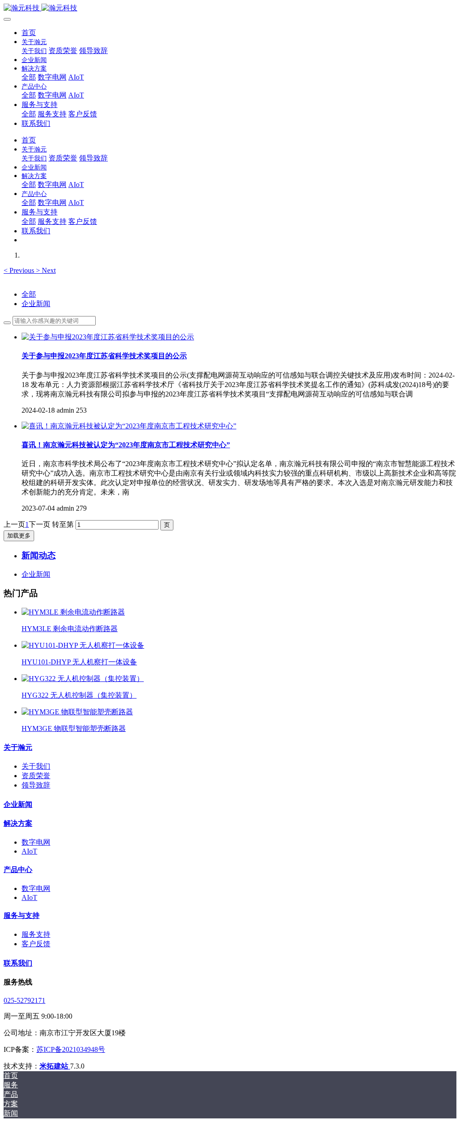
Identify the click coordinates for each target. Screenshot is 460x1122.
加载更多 (19, 535)
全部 (29, 77)
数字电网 (36, 842)
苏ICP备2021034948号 (70, 1049)
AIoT (29, 851)
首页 (29, 32)
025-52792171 (24, 1000)
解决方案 (18, 823)
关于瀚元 (18, 747)
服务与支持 (22, 915)
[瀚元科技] (230, 8)
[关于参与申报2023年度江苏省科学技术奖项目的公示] (108, 337)
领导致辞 (36, 785)
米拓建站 (55, 1066)
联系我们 (18, 963)
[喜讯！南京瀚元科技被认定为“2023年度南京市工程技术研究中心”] (129, 426)
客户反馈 (36, 944)
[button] (20, 270)
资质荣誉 (36, 775)
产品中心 (18, 869)
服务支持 (36, 934)
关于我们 (36, 766)
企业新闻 (36, 303)
